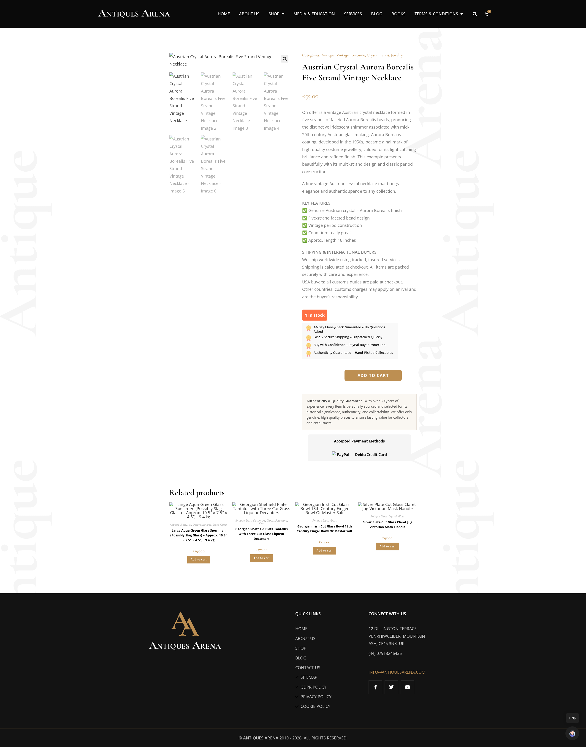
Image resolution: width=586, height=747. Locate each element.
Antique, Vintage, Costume (343, 55)
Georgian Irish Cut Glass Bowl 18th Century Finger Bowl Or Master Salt (324, 528)
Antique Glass (178, 525)
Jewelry (397, 55)
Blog (376, 13)
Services (353, 13)
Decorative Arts (202, 525)
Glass (384, 55)
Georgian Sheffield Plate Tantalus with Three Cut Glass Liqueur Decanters (261, 534)
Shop (274, 13)
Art (189, 525)
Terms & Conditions (436, 13)
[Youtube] (407, 687)
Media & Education (314, 13)
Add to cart (373, 375)
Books (398, 13)
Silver (261, 523)
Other (223, 525)
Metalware (280, 520)
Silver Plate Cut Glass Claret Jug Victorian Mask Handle (387, 524)
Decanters (259, 520)
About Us (249, 13)
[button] (475, 14)
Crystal (373, 55)
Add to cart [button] (199, 559)
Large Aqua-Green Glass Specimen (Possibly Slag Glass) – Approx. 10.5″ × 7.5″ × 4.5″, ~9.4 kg (198, 535)
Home (224, 13)
